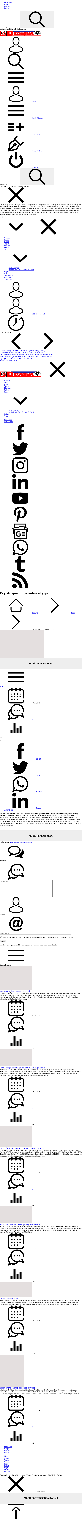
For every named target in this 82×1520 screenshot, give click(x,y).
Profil (34, 101)
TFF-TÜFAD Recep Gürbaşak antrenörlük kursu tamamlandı (20, 1224)
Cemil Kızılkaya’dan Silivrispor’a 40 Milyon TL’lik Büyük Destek (22, 1068)
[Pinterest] (20, 522)
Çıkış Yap (35, 167)
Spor (73, 613)
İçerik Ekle (36, 134)
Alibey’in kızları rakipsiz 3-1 (9, 1298)
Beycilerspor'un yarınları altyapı (21, 842)
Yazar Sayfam (37, 151)
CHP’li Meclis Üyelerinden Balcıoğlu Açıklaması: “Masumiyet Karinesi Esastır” (27, 354)
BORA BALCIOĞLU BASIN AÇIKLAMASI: (16, 358)
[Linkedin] (20, 489)
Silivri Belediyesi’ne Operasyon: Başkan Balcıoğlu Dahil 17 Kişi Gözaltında (26, 356)
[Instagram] (20, 473)
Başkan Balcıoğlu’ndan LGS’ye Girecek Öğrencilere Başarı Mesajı (22, 351)
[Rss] (20, 588)
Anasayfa (35, 613)
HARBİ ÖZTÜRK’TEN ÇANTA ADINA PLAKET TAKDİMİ (22, 1148)
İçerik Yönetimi (37, 118)
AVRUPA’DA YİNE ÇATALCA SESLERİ (15, 991)
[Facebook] (20, 440)
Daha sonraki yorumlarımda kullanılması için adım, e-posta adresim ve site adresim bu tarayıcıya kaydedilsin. (39, 937)
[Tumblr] (20, 571)
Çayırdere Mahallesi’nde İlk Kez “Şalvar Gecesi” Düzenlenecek (21, 352)
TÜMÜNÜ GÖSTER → (8, 360)
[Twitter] (20, 456)
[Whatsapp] (20, 555)
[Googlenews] (20, 538)
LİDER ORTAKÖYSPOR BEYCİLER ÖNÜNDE (17, 1388)
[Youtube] (20, 506)
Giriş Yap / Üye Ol (38, 314)
